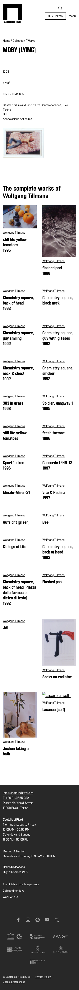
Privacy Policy (43, 976)
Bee (45, 522)
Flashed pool (52, 582)
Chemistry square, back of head (18, 303)
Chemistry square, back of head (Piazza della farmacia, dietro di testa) (19, 593)
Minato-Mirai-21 (16, 492)
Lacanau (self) (53, 709)
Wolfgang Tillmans (14, 232)
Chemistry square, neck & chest (18, 373)
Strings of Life (14, 546)
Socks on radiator (57, 677)
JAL (6, 628)
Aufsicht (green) (16, 522)
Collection (19, 40)
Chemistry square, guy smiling (18, 338)
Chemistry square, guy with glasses (57, 338)
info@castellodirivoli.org (18, 792)
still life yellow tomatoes (15, 244)
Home (6, 40)
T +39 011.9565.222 (16, 797)
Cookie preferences (14, 981)
